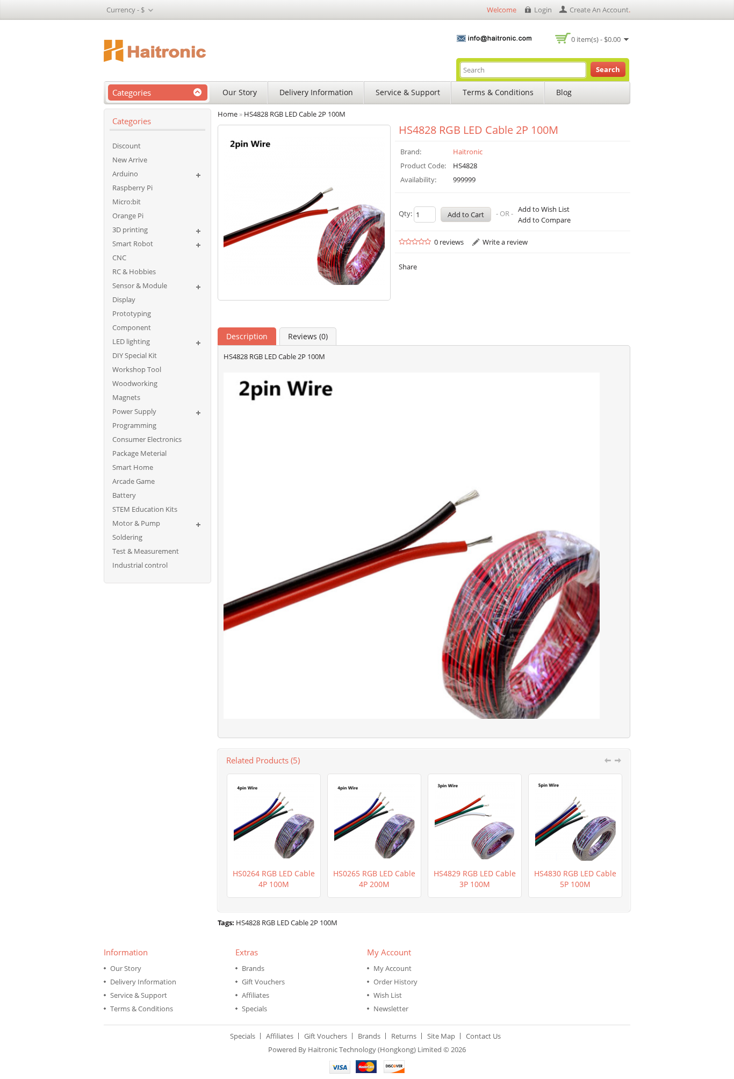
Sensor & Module (139, 285)
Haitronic (468, 151)
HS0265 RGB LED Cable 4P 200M (374, 878)
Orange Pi (127, 215)
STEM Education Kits (144, 509)
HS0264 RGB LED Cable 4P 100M (274, 878)
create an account (599, 10)
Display (123, 299)
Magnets (126, 397)
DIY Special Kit (134, 355)
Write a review (505, 242)
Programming (134, 425)
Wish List (387, 995)
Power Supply (134, 411)
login (543, 10)
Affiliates (255, 995)
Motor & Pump (136, 523)
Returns (403, 1036)
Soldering (127, 537)
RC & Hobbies (134, 271)
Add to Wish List (544, 209)
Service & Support (408, 92)
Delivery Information (316, 92)
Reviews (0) (308, 336)
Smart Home (132, 467)
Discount (126, 146)
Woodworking (134, 383)
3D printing (130, 229)
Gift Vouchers (263, 982)
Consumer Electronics (147, 439)
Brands (253, 968)
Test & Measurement (145, 551)
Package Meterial (139, 453)
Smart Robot (132, 243)
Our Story (239, 92)
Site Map (441, 1036)
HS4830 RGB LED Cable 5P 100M (575, 878)
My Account (392, 968)
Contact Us (483, 1036)
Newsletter (390, 1008)
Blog (564, 92)
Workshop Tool (136, 369)
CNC (119, 257)
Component (131, 327)
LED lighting (131, 341)
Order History (395, 982)
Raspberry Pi (132, 187)
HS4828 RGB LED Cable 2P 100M (286, 922)
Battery (124, 495)
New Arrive (129, 160)
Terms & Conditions (498, 92)
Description (247, 336)
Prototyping (131, 313)
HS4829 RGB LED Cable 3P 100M (475, 878)
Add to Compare (544, 220)
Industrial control (140, 565)
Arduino (125, 173)
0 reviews (449, 242)
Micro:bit (126, 201)
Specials (254, 1008)
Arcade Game (133, 481)
